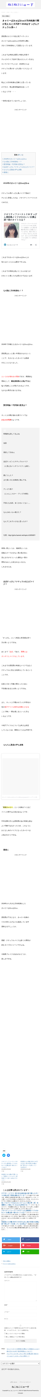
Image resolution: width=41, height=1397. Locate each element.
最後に (5, 172)
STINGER (20, 1393)
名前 (6, 1305)
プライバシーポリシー (25, 1382)
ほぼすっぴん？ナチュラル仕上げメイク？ (18, 167)
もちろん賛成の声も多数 (12, 170)
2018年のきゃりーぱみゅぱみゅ (14, 159)
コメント (7, 1280)
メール (6, 1312)
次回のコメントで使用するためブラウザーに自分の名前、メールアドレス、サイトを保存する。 (20, 1329)
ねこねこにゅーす (20, 1387)
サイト (6, 1319)
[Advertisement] (20, 131)
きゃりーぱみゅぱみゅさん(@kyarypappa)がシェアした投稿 (20, 797)
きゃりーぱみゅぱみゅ (9, 1263)
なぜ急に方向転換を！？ (12, 162)
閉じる (20, 155)
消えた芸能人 (7, 1261)
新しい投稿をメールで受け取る (15, 1337)
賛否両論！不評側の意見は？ (13, 164)
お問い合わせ (13, 1382)
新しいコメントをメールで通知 (15, 1333)
